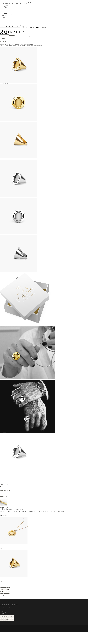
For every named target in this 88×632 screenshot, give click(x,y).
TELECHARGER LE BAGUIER (5, 593)
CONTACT (3, 613)
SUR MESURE (4, 612)
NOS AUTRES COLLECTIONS (5, 587)
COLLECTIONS (4, 611)
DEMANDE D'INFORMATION (5, 591)
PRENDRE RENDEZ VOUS (4, 589)
